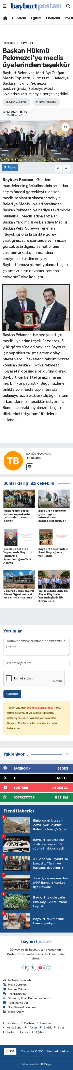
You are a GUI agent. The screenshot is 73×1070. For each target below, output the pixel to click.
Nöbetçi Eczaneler (20, 980)
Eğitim (36, 18)
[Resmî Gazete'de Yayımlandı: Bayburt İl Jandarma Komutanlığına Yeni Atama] (19, 537)
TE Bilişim (46, 1064)
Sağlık (48, 1027)
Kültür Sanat (15, 1027)
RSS (11, 1051)
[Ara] (68, 6)
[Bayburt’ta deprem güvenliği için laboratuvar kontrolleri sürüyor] (54, 498)
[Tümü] (68, 754)
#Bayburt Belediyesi (16, 102)
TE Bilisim (33, 458)
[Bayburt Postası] (36, 6)
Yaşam (33, 1027)
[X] (33, 968)
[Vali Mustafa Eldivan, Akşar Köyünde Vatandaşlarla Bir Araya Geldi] (54, 579)
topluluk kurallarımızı (40, 707)
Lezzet (25, 1032)
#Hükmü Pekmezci (46, 102)
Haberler (9, 43)
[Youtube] (40, 968)
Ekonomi (53, 18)
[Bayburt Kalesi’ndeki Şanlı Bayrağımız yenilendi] (54, 537)
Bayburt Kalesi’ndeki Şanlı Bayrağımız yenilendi (53, 552)
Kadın (10, 1032)
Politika (29, 1023)
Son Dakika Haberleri (22, 1007)
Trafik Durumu (17, 993)
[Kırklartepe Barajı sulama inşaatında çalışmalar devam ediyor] (19, 498)
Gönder (12, 694)
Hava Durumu (17, 984)
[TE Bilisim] (13, 460)
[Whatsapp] (47, 968)
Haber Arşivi (16, 1011)
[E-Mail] (29, 466)
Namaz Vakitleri (18, 989)
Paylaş (12, 167)
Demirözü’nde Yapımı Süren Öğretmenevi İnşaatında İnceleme (18, 594)
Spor (61, 1027)
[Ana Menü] (4, 6)
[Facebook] (25, 968)
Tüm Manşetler (18, 1002)
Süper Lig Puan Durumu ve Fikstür (30, 998)
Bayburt (26, 43)
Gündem (19, 18)
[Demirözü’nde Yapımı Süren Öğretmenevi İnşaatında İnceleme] (19, 579)
